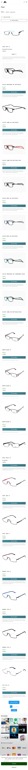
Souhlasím (14, 763)
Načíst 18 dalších (14, 702)
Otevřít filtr (14, 20)
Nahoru (14, 710)
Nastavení (6, 761)
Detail (13, 54)
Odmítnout (14, 767)
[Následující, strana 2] (14, 706)
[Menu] (1, 2)
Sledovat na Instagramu (8, 743)
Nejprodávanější (7, 17)
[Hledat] (24, 2)
